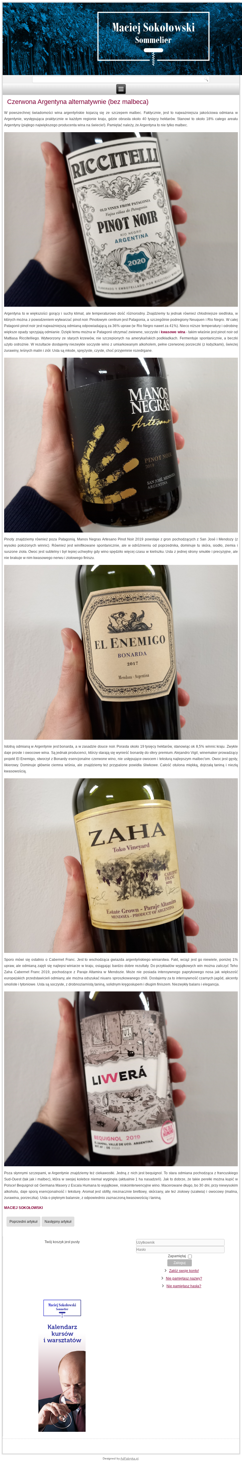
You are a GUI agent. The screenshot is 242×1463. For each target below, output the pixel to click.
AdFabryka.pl (129, 1458)
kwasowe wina (173, 332)
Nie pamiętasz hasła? (183, 1286)
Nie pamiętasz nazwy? (184, 1278)
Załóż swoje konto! (184, 1271)
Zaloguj (180, 1263)
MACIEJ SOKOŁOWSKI (23, 1208)
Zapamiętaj (177, 1256)
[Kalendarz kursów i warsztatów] (62, 1431)
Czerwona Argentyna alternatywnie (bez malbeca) (77, 101)
